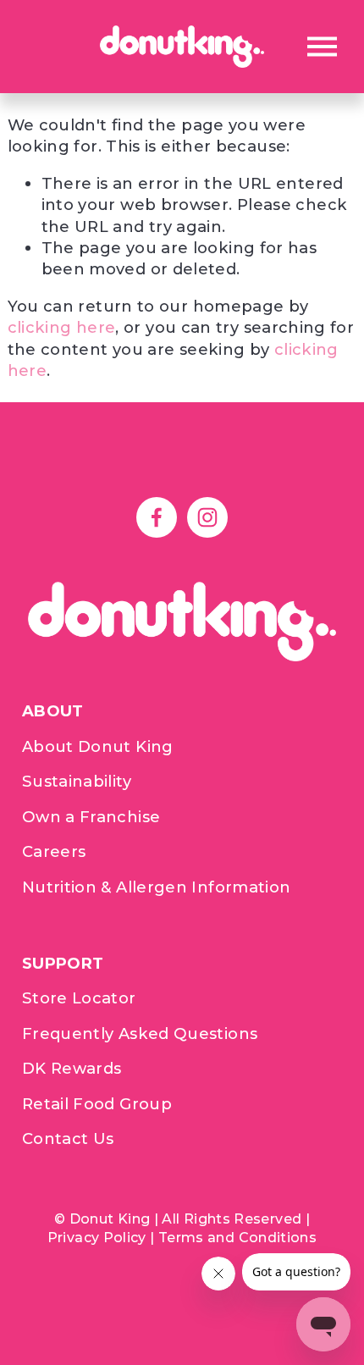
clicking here (62, 327)
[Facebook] (156, 517)
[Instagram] (207, 517)
